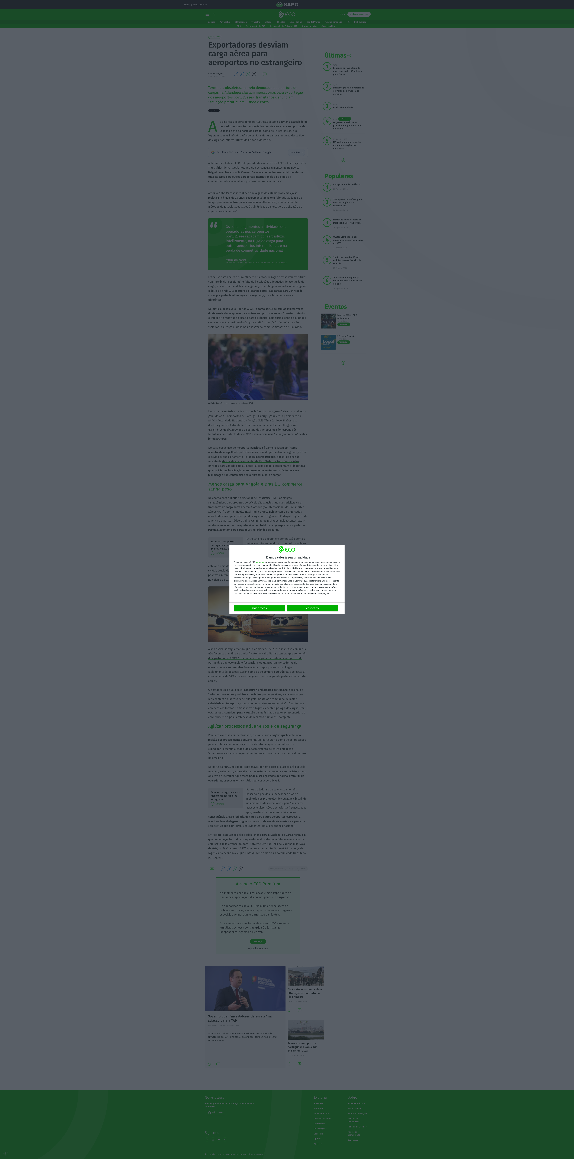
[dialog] (287, 579)
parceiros (260, 562)
